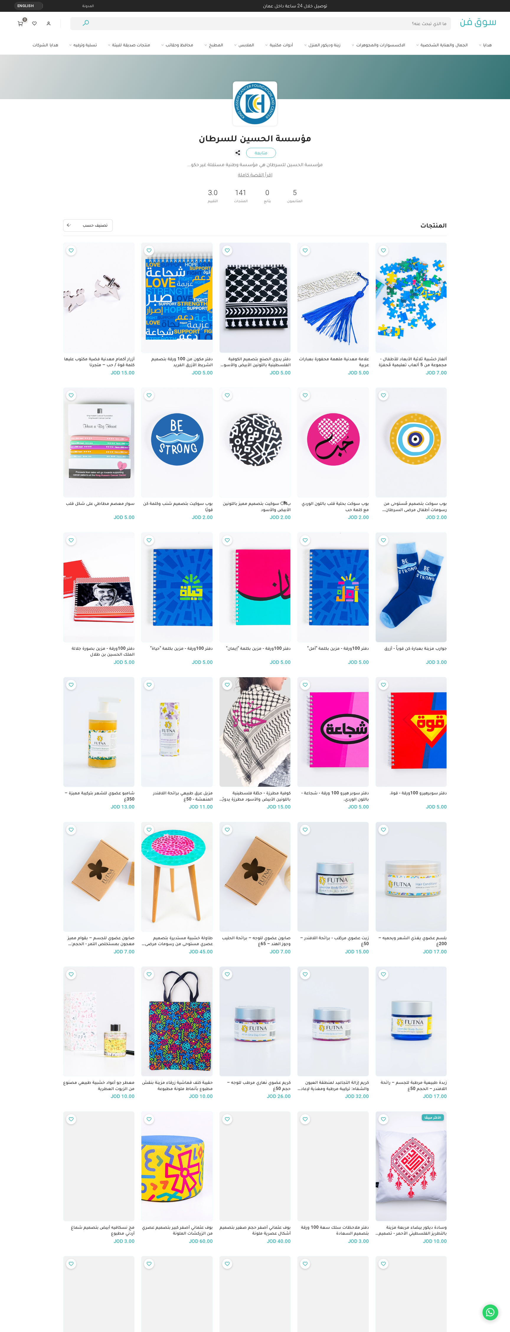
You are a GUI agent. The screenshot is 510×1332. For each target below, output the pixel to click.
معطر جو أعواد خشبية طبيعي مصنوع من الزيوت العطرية (99, 1085)
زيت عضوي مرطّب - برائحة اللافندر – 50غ (334, 941)
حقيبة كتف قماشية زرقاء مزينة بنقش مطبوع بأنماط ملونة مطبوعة (177, 1085)
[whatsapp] (490, 1312)
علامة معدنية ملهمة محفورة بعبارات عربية (334, 362)
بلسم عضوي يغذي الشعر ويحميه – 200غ (412, 941)
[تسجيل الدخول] (48, 23)
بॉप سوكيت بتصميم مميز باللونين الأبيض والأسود (257, 506)
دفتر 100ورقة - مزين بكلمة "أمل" (338, 648)
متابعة (261, 153)
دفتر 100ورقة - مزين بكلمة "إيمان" (258, 648)
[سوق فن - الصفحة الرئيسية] (478, 24)
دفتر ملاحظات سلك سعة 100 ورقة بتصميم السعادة (335, 1230)
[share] (237, 152)
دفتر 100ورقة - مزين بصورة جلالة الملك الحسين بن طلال (103, 651)
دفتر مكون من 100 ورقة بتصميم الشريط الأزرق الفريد (181, 362)
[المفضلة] (34, 23)
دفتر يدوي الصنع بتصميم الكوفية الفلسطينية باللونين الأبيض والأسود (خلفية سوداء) (256, 362)
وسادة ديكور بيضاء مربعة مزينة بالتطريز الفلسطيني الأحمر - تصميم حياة (413, 1230)
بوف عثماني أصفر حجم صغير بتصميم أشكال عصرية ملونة (255, 1230)
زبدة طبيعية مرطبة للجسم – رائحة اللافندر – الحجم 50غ (414, 1085)
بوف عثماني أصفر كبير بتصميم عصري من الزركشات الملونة (177, 1230)
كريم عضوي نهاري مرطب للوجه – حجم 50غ (259, 1085)
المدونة (88, 6)
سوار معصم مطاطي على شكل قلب (100, 503)
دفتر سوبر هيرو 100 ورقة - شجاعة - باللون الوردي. (335, 796)
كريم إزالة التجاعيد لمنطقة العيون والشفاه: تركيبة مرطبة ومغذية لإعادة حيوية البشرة (333, 1086)
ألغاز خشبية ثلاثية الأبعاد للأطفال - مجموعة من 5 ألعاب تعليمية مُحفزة (413, 362)
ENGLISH (25, 6)
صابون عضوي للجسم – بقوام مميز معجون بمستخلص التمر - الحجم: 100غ (101, 941)
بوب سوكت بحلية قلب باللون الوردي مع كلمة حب (335, 506)
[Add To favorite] (383, 251)
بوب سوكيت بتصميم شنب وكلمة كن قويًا (177, 506)
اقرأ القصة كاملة (255, 174)
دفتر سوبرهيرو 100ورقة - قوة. (418, 793)
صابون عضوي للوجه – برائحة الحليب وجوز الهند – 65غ (256, 941)
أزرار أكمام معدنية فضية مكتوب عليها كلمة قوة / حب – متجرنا (99, 362)
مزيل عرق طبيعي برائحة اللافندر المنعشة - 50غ (182, 796)
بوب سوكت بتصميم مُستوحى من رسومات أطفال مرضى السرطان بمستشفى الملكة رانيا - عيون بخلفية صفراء (412, 507)
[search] (85, 23)
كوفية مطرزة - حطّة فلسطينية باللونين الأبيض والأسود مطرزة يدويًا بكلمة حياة (256, 796)
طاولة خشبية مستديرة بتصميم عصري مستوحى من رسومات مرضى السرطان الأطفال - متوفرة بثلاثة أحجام (178, 941)
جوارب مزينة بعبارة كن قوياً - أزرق (415, 648)
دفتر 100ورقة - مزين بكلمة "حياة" (181, 648)
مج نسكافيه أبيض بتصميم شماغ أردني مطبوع (103, 1230)
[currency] (39, 5)
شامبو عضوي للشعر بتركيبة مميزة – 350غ (100, 796)
